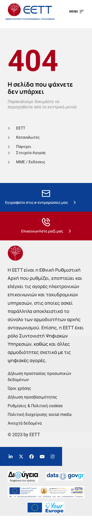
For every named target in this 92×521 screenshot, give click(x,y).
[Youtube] (42, 456)
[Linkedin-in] (10, 456)
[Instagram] (52, 456)
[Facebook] (31, 456)
